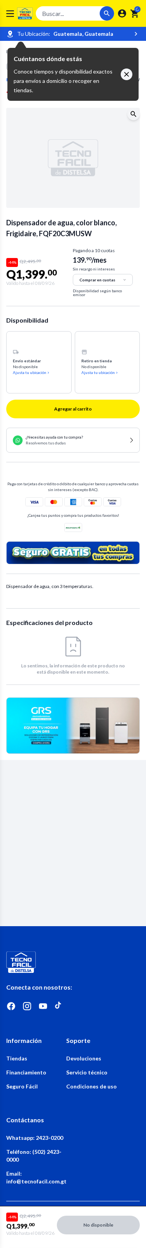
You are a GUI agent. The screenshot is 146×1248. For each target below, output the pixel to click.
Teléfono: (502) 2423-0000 (34, 1155)
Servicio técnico (86, 1072)
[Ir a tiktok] (59, 1006)
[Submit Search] (107, 13)
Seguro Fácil (22, 1086)
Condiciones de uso (91, 1086)
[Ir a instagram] (27, 1006)
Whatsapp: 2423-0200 (34, 1137)
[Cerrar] (126, 74)
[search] (135, 14)
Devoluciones (83, 1058)
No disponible (98, 1225)
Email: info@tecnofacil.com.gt (36, 1177)
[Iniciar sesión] (122, 13)
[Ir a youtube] (43, 1006)
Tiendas (16, 1058)
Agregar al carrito (73, 409)
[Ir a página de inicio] (73, 962)
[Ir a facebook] (11, 1006)
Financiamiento (26, 1072)
